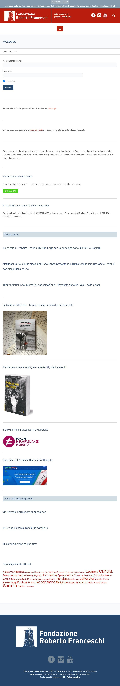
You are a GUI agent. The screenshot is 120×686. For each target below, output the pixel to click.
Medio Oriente (103, 579)
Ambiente (8, 572)
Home (5, 51)
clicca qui (52, 108)
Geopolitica (9, 579)
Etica (70, 575)
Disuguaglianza (35, 575)
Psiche (31, 582)
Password (7, 71)
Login (65, 2)
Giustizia (18, 579)
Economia (50, 575)
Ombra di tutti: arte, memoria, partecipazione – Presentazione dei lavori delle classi (51, 285)
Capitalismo (39, 572)
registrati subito (36, 130)
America (18, 571)
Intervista (62, 578)
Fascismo (88, 575)
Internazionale (48, 579)
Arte (32, 572)
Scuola (97, 583)
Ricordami (10, 81)
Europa (78, 575)
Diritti (20, 575)
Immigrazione (35, 579)
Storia (21, 586)
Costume (92, 572)
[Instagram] (99, 15)
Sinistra (104, 583)
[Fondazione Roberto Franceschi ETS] (60, 636)
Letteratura (87, 578)
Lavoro (76, 579)
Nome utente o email (12, 61)
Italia (70, 579)
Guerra (25, 578)
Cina (46, 572)
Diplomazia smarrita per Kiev (20, 544)
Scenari (80, 582)
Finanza (108, 575)
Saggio (71, 582)
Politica (22, 582)
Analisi (27, 572)
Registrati (56, 2)
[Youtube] (105, 15)
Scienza (89, 582)
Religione (62, 582)
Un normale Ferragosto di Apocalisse (24, 512)
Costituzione (80, 572)
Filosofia (99, 575)
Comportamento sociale (66, 572)
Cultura (106, 571)
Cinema (52, 572)
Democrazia (10, 575)
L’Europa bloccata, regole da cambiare (25, 528)
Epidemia (63, 575)
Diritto (25, 576)
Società (10, 585)
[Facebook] (93, 15)
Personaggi (9, 582)
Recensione (45, 582)
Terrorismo (30, 586)
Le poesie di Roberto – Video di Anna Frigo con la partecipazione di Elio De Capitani (52, 248)
